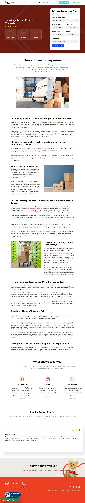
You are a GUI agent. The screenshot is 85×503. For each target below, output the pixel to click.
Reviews (36, 2)
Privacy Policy (49, 490)
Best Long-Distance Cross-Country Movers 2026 (67, 490)
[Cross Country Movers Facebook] (71, 487)
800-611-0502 (58, 470)
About (40, 2)
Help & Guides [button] (46, 2)
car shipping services (33, 208)
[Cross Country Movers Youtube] (74, 487)
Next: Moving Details (57, 45)
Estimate (64, 2)
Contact (55, 2)
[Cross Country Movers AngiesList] (79, 487)
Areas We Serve (28, 2)
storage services (56, 250)
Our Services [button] (19, 2)
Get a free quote (27, 470)
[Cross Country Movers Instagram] (76, 487)
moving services (56, 122)
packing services (43, 148)
